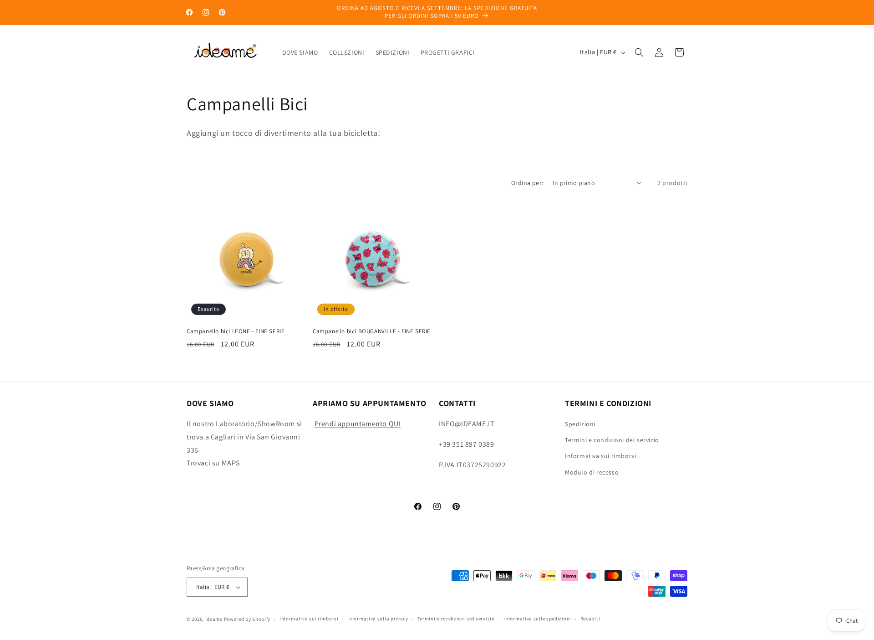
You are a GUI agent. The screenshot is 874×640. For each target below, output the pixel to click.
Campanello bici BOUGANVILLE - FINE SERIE (372, 331)
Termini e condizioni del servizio (612, 440)
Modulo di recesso (592, 472)
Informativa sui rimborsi (600, 456)
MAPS (231, 463)
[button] (639, 52)
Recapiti (590, 618)
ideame (214, 619)
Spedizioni (580, 424)
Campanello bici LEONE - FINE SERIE (236, 331)
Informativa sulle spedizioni (537, 618)
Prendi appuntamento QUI (358, 423)
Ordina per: (527, 183)
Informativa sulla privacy (377, 618)
